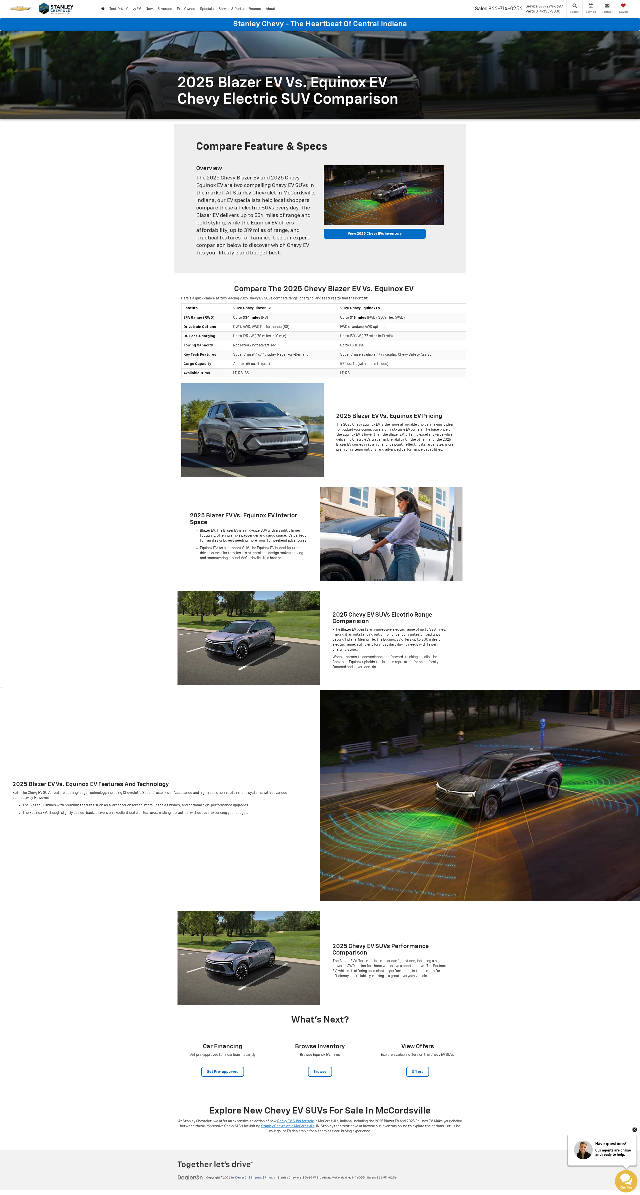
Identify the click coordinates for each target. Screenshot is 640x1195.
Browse (320, 1072)
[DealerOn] (190, 1177)
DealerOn (241, 1177)
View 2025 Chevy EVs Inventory (375, 233)
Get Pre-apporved (222, 1072)
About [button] (271, 9)
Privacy (270, 1177)
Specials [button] (207, 9)
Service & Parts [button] (231, 9)
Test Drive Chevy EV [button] (125, 9)
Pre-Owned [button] (186, 9)
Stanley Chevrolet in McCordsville (287, 1126)
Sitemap (256, 1177)
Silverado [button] (165, 9)
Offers (418, 1072)
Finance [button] (254, 9)
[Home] (103, 9)
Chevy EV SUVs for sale (295, 1121)
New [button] (149, 9)
